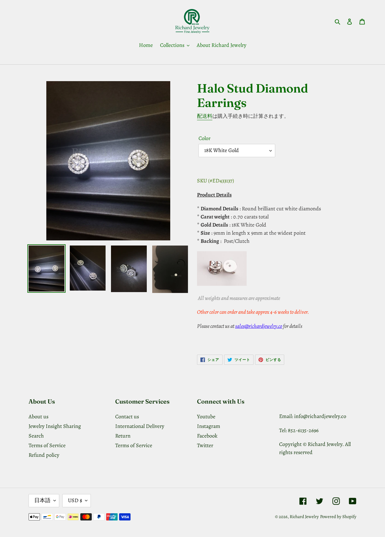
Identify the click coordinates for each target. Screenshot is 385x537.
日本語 (42, 500)
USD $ (75, 500)
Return (123, 435)
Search (36, 435)
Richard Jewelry (304, 517)
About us (38, 416)
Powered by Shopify (338, 517)
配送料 (204, 116)
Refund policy (44, 455)
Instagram (208, 426)
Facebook (207, 435)
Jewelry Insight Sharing (55, 426)
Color (205, 138)
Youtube (206, 416)
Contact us (127, 416)
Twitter (205, 445)
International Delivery (139, 426)
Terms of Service (47, 445)
